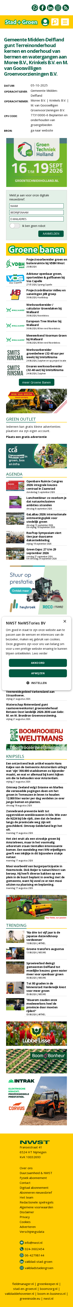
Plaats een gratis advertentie (26, 437)
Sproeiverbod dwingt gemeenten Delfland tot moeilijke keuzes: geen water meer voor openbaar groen (46, 968)
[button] (36, 683)
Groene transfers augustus (45, 949)
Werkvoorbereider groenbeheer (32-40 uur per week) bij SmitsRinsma (45, 353)
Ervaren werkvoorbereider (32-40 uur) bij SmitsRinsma (44, 368)
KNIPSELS (15, 756)
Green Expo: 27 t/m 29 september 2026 (41, 551)
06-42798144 (34, 1255)
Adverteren (28, 1227)
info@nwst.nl (33, 1243)
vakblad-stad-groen (38, 1261)
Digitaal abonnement (34, 1187)
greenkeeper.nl (47, 1284)
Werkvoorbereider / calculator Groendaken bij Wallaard (44, 308)
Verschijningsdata (32, 1232)
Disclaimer (27, 1212)
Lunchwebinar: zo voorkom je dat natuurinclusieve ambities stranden (46, 501)
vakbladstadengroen (39, 1268)
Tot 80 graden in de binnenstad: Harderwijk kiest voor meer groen (46, 987)
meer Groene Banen (36, 382)
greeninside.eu (30, 1298)
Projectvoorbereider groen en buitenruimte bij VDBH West (46, 261)
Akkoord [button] (38, 663)
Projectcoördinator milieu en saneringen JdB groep (45, 292)
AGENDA (14, 474)
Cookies (25, 1222)
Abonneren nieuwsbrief (36, 1192)
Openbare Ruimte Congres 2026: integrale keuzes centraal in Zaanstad (44, 485)
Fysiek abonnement (33, 1178)
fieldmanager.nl (23, 1284)
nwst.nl (48, 1298)
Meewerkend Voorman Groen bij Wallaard (46, 337)
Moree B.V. (38, 100)
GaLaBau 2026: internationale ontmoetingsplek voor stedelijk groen (46, 518)
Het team (26, 1197)
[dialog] (36, 654)
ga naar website (42, 130)
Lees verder (39, 653)
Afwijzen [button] (38, 673)
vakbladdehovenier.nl (19, 1294)
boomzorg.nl (48, 1289)
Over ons (26, 1168)
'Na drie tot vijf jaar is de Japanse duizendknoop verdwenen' (43, 936)
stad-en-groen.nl (24, 1289)
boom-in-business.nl (51, 1294)
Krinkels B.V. (57, 100)
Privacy (25, 1217)
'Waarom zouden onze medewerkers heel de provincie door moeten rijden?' (42, 1005)
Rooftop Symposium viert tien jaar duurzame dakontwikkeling (43, 536)
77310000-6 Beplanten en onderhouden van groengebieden (49, 120)
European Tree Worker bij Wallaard (43, 323)
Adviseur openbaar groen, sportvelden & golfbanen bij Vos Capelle (45, 277)
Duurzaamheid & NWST (36, 1173)
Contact (25, 1183)
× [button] (64, 621)
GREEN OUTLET (21, 419)
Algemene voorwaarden (36, 1207)
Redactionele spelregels (37, 1202)
